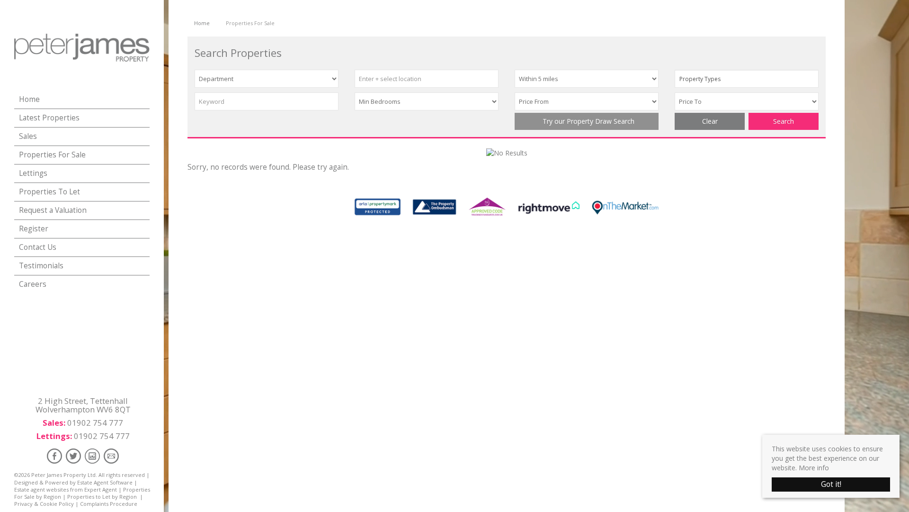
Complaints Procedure (108, 503)
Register (33, 229)
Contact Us (37, 247)
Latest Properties (49, 118)
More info (814, 467)
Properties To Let (49, 192)
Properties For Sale (52, 155)
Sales (28, 136)
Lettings (33, 173)
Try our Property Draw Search (586, 121)
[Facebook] (54, 456)
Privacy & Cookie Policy (44, 503)
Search (783, 121)
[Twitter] (73, 456)
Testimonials (41, 266)
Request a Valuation (53, 210)
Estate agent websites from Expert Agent (65, 489)
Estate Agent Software (105, 482)
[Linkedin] (92, 456)
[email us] (111, 456)
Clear (710, 121)
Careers (32, 284)
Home (29, 99)
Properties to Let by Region (102, 496)
